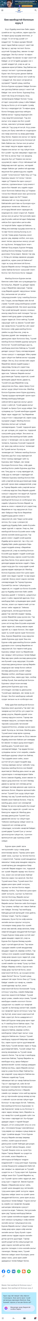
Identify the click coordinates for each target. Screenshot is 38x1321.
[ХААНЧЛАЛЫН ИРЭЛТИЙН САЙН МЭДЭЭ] (19, 10)
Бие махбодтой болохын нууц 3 (20, 1288)
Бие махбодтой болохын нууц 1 (20, 1285)
